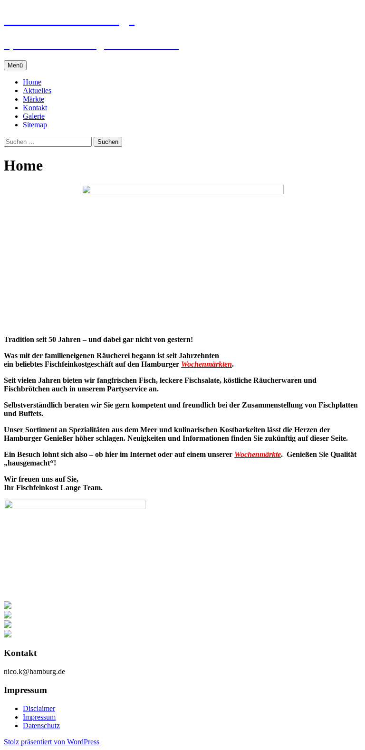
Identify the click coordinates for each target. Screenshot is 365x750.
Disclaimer (39, 708)
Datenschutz (41, 726)
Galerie (34, 116)
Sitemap (35, 125)
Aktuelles (37, 90)
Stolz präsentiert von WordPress (51, 742)
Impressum (39, 717)
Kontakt (35, 108)
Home (32, 82)
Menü (15, 65)
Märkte (33, 99)
